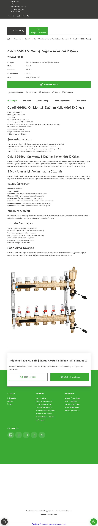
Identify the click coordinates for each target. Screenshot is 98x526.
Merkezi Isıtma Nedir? (44, 413)
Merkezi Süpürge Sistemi (45, 417)
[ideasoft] (36, 524)
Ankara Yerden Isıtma (72, 404)
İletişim (9, 404)
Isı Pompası (40, 420)
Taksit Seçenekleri (62, 101)
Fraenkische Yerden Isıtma (45, 410)
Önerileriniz (81, 101)
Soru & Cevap (42, 101)
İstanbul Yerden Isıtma (72, 398)
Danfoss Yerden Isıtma (44, 407)
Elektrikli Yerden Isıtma (44, 401)
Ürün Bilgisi (12, 101)
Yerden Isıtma (41, 398)
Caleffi (28, 66)
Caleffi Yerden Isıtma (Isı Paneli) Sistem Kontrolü (43, 62)
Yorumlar (27, 101)
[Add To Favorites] (15, 92)
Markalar (10, 401)
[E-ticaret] (49, 524)
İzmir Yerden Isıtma (71, 401)
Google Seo (45, 514)
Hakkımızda (11, 398)
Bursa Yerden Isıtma (72, 407)
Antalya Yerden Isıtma (72, 410)
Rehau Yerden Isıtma (43, 404)
